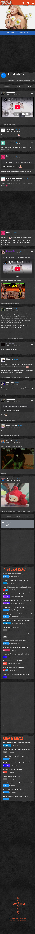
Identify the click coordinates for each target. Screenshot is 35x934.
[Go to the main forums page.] (28, 2)
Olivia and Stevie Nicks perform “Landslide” (16, 620)
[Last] (33, 86)
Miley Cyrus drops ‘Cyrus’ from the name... (16, 593)
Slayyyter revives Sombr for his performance (17, 600)
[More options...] (32, 93)
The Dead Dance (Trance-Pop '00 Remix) (15, 647)
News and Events (13, 657)
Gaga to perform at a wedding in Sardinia (16, 654)
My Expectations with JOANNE (12, 660)
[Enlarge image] (13, 291)
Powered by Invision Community (17, 920)
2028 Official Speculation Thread (13, 667)
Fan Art (14, 650)
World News (11, 583)
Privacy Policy (13, 918)
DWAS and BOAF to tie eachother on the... (16, 674)
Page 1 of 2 (19, 86)
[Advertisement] (17, 52)
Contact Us (22, 918)
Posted (13, 94)
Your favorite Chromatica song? (13, 573)
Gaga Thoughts (15, 576)
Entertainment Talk (16, 616)
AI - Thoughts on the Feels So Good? (14, 607)
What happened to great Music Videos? (15, 640)
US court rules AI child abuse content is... (16, 580)
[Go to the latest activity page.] (23, 2)
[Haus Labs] (17, 18)
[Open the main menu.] (32, 2)
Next (29, 86)
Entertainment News (27, 80)
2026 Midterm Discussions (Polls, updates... (17, 587)
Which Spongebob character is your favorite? (17, 614)
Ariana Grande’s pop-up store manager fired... (17, 634)
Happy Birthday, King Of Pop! (12, 627)
